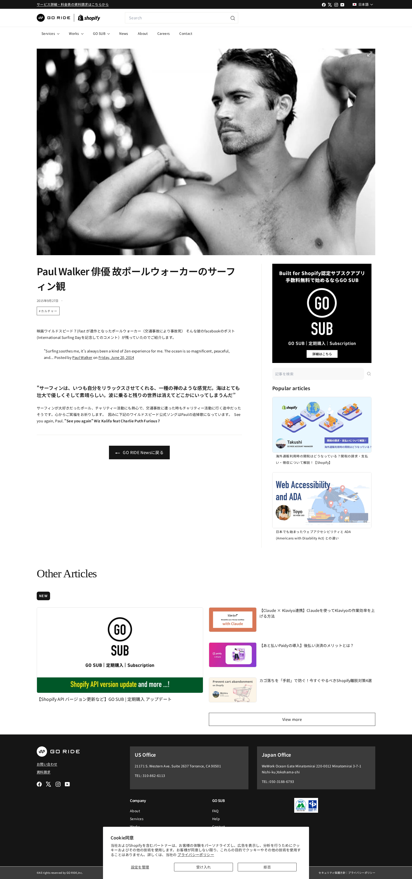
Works (74, 33)
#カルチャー (48, 311)
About (143, 33)
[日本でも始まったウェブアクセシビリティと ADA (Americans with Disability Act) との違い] (321, 500)
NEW (43, 595)
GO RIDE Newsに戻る (143, 452)
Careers (163, 33)
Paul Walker (82, 357)
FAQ (215, 810)
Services (48, 33)
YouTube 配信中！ (341, 17)
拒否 (267, 866)
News (123, 33)
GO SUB (99, 33)
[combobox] (181, 17)
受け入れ (203, 866)
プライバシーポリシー (195, 854)
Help (216, 818)
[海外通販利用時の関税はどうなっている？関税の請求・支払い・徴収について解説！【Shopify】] (321, 425)
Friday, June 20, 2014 (116, 357)
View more (292, 719)
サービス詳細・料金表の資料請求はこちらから (73, 4)
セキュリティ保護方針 (332, 872)
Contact (185, 33)
